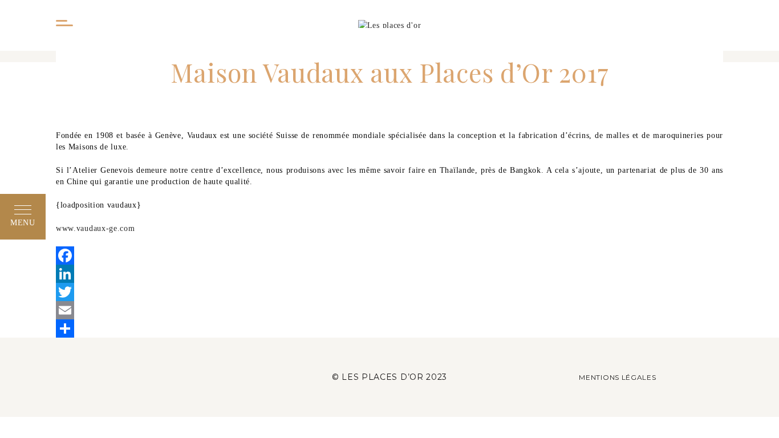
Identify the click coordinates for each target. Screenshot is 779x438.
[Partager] (389, 328)
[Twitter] (389, 292)
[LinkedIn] (389, 274)
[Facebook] (389, 255)
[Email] (389, 310)
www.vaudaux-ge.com (95, 228)
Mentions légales (617, 377)
